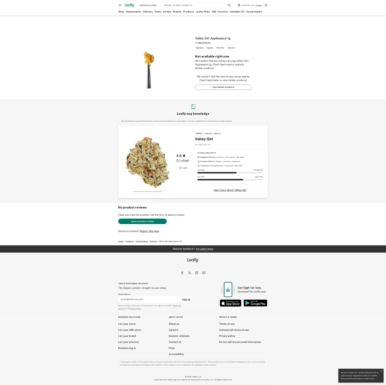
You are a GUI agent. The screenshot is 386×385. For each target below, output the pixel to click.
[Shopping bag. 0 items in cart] (266, 5)
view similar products (223, 87)
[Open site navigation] (120, 5)
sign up (186, 299)
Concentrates (142, 241)
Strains (167, 11)
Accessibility (176, 354)
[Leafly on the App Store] (230, 303)
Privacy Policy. (135, 309)
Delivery (148, 11)
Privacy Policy (356, 379)
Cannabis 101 (237, 11)
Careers (173, 330)
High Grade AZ (204, 43)
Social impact (254, 11)
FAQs (172, 348)
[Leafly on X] (189, 273)
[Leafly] (129, 5)
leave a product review (142, 221)
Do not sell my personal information (240, 342)
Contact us (175, 342)
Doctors (223, 11)
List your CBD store (129, 330)
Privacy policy (227, 336)
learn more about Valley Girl (230, 190)
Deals (158, 11)
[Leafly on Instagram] (196, 273)
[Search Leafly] (229, 5)
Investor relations (179, 336)
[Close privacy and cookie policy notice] (381, 371)
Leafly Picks (203, 11)
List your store (127, 323)
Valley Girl (204, 139)
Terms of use (227, 323)
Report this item (149, 231)
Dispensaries (133, 11)
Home (120, 241)
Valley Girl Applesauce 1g (170, 241)
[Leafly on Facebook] (182, 272)
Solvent (153, 241)
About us (174, 323)
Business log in (127, 348)
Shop (121, 11)
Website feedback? (193, 248)
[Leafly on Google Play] (255, 303)
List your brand (127, 336)
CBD (214, 11)
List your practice (128, 342)
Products (188, 11)
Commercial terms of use (234, 330)
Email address (124, 294)
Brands (177, 11)
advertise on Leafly (148, 5)
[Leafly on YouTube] (203, 273)
